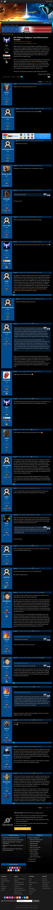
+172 (7, 737)
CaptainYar (6, 755)
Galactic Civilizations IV (19, 882)
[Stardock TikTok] (13, 870)
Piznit (6, 523)
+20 (6, 764)
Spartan (6, 728)
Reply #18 (16, 568)
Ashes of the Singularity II (19, 879)
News (30, 886)
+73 (6, 208)
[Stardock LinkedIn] (16, 870)
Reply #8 (15, 272)
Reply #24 (16, 746)
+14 (6, 183)
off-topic (40, 74)
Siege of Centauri (17, 892)
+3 (7, 126)
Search (12, 25)
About (30, 879)
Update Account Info (46, 888)
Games (16, 876)
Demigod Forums (37, 371)
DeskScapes (3, 886)
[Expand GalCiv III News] (29, 851)
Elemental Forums (39, 720)
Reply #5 (15, 190)
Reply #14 (16, 456)
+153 (7, 790)
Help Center (44, 879)
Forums (30, 894)
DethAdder (6, 199)
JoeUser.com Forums (35, 63)
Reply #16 (16, 514)
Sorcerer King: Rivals (18, 894)
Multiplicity (3, 888)
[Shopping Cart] (49, 1)
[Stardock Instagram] (17, 867)
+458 (7, 52)
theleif (7, 438)
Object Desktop (4, 879)
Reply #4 (15, 165)
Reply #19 (16, 592)
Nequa (7, 497)
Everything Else (9, 34)
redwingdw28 (7, 332)
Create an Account (46, 882)
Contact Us (31, 892)
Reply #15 (16, 488)
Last (50, 81)
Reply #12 (16, 398)
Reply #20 (16, 631)
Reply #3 (18, 140)
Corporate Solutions (5, 880)
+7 (6, 341)
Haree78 (6, 640)
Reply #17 (16, 545)
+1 (6, 234)
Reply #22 (16, 686)
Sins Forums (36, 323)
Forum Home (6, 25)
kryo (6, 45)
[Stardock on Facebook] (10, 867)
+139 (7, 610)
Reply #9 (18, 299)
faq (44, 74)
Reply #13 (16, 429)
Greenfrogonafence (8, 117)
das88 (6, 281)
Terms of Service (25, 907)
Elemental (16, 880)
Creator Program (32, 890)
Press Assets (31, 888)
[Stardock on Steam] (19, 867)
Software (3, 876)
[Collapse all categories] (51, 837)
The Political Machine (18, 888)
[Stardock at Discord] (11, 870)
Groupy (2, 890)
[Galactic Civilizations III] (26, 12)
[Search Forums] (52, 1)
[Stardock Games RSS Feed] (18, 870)
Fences (2, 884)
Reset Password (45, 886)
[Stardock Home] (5, 1)
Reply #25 (16, 773)
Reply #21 (16, 657)
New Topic (46, 22)
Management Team (33, 882)
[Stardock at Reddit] (8, 870)
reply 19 (28, 636)
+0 (6, 101)
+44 (6, 532)
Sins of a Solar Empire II (19, 884)
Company (31, 876)
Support (44, 876)
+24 (6, 648)
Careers (30, 884)
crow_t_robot (7, 225)
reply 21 (28, 692)
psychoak (7, 577)
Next (47, 81)
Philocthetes (6, 782)
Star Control (16, 886)
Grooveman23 (6, 554)
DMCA (31, 907)
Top (50, 83)
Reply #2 (18, 108)
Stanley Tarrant (6, 174)
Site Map (35, 907)
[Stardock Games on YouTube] (12, 867)
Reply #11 (16, 371)
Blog (30, 880)
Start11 (2, 882)
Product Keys (45, 884)
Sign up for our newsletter (8, 901)
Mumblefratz (7, 601)
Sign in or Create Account (23, 828)
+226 (7, 582)
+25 (6, 389)
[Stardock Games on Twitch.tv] (15, 867)
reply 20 (26, 663)
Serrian (6, 92)
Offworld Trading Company (19, 890)
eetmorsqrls (6, 380)
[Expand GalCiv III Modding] (29, 849)
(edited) (42, 592)
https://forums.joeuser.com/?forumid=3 (22, 41)
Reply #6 (15, 217)
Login (16, 25)
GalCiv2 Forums (32, 43)
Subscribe (36, 901)
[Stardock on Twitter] (7, 867)
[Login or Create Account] (47, 1)
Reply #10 (16, 323)
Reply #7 (15, 241)
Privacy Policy (18, 907)
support (48, 74)
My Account (44, 880)
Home (3, 34)
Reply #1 (15, 83)
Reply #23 (16, 720)
